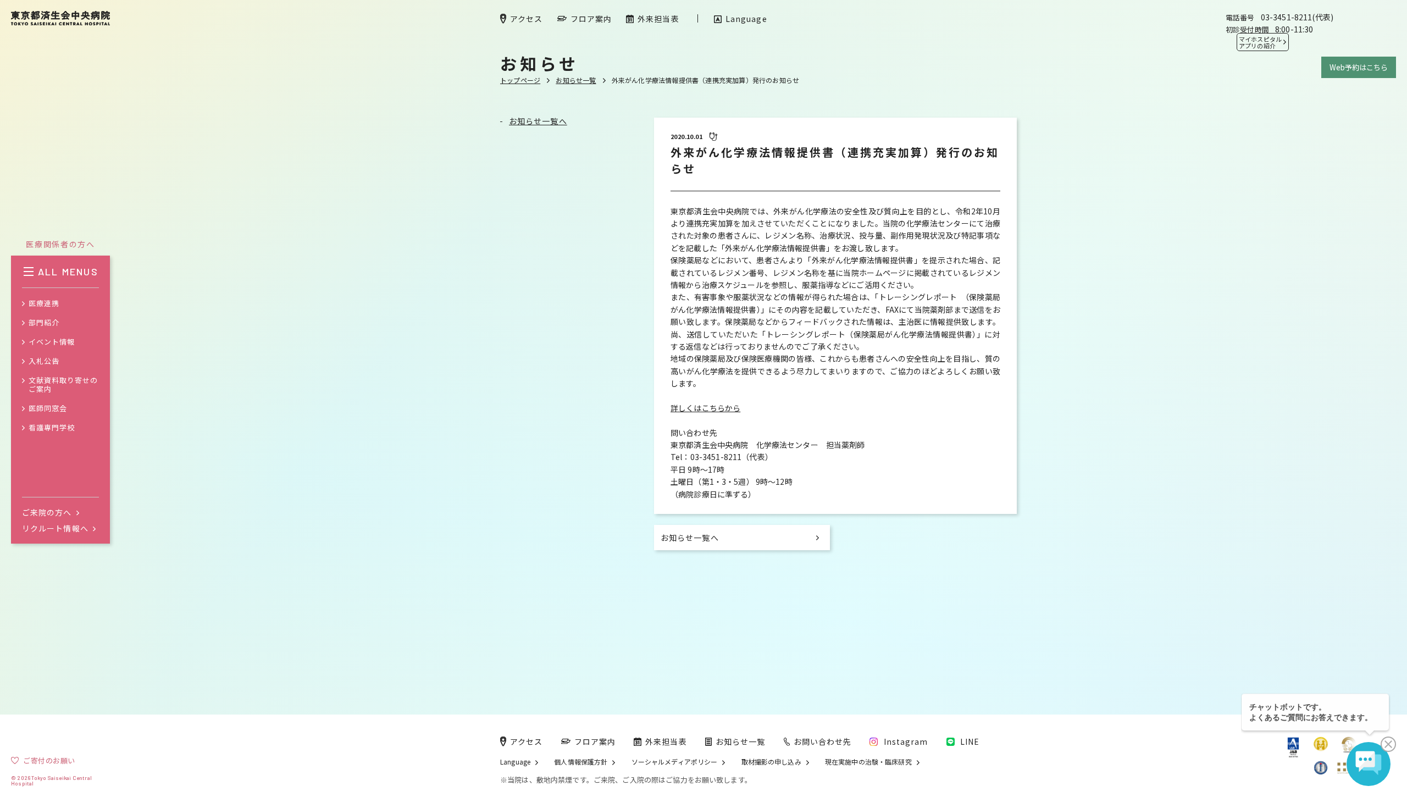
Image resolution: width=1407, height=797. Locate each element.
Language (515, 762)
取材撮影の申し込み (771, 762)
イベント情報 (52, 342)
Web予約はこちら (1359, 67)
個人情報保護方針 (580, 762)
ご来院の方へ (47, 512)
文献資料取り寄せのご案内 (63, 385)
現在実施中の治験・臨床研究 (868, 762)
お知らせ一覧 (576, 80)
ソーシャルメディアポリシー (675, 762)
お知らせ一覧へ (538, 120)
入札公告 (44, 361)
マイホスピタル (1260, 42)
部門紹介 (44, 323)
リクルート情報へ (55, 528)
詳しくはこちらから (705, 407)
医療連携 (44, 303)
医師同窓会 (48, 408)
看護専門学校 (52, 428)
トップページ (520, 80)
